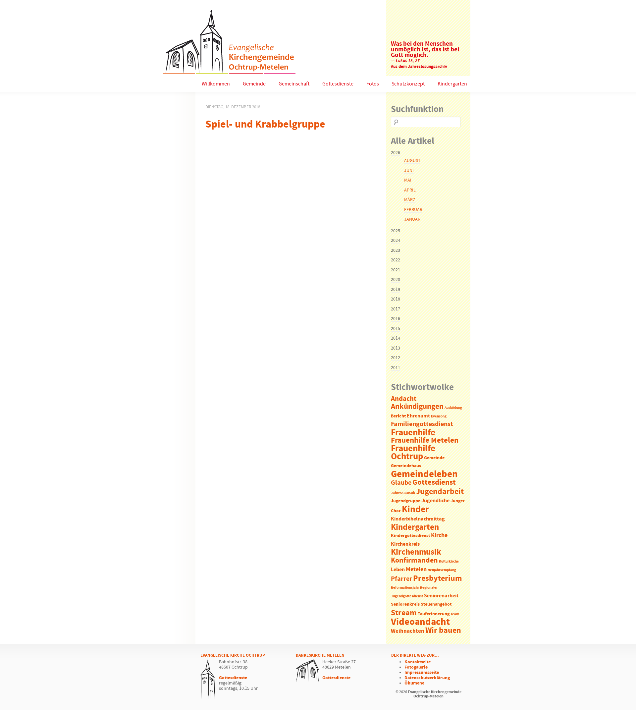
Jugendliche (435, 501)
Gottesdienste (337, 84)
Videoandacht (420, 622)
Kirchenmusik (416, 552)
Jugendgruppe (405, 501)
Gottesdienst (434, 482)
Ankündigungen (417, 407)
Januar (412, 219)
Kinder (415, 510)
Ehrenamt (418, 416)
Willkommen (216, 84)
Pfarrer (401, 578)
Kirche (439, 535)
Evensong (439, 416)
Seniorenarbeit (441, 596)
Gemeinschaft (294, 84)
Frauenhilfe (413, 433)
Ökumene (414, 683)
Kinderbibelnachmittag (418, 519)
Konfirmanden (414, 561)
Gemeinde (254, 84)
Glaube (401, 482)
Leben (398, 570)
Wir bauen (443, 630)
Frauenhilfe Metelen (424, 440)
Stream (404, 613)
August (412, 160)
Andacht (403, 399)
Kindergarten (452, 84)
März (409, 199)
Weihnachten (407, 631)
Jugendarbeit (440, 491)
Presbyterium (437, 578)
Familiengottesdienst (422, 424)
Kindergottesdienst (410, 535)
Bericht (398, 416)
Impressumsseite (421, 672)
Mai (407, 180)
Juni (409, 170)
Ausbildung (453, 408)
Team (454, 614)
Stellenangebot (436, 604)
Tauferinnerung (434, 614)
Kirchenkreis (405, 544)
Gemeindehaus (406, 466)
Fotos (372, 84)
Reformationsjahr (405, 588)
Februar (413, 209)
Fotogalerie (416, 667)
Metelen (416, 569)
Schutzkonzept (408, 84)
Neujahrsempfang (442, 570)
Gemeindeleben (424, 474)
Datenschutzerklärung (427, 678)
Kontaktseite (417, 662)
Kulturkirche (449, 562)
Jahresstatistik (403, 493)
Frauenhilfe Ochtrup (413, 453)
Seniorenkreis (405, 604)
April (410, 190)
